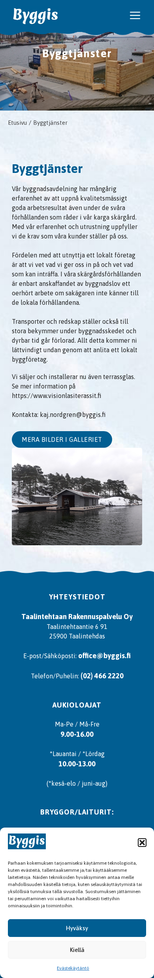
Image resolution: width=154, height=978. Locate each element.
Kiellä (77, 949)
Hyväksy (77, 928)
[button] (142, 843)
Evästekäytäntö (73, 968)
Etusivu (17, 122)
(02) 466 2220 (102, 676)
